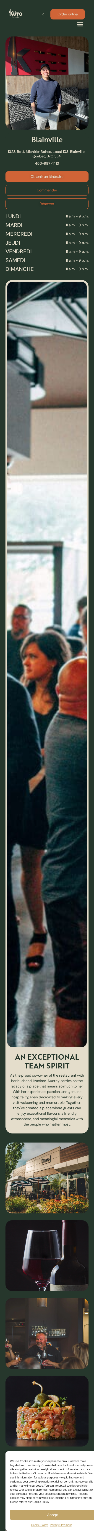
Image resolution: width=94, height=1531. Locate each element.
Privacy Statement (61, 1525)
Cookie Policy (39, 1525)
